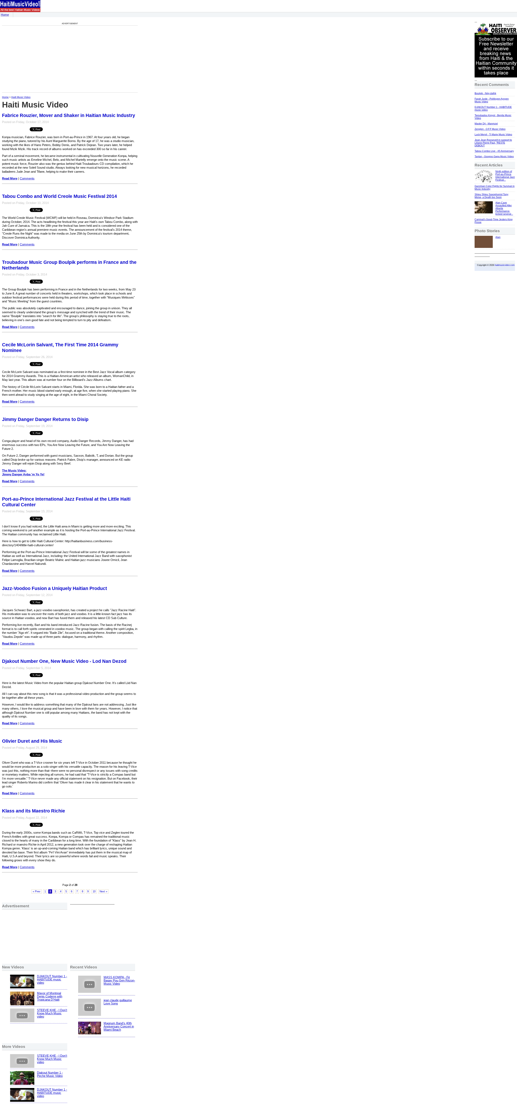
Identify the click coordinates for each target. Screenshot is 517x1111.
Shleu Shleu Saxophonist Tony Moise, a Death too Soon (491, 196)
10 (94, 891)
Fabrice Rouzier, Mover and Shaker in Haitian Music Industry (68, 115)
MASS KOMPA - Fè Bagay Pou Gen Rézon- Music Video (119, 980)
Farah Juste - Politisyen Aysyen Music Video (492, 100)
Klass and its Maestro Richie (33, 810)
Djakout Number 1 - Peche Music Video (50, 1074)
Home (5, 14)
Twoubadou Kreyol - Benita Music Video (493, 117)
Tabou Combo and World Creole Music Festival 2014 (59, 196)
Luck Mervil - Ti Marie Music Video (493, 134)
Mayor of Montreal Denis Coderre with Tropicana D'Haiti (49, 996)
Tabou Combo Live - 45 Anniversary (494, 151)
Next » (103, 891)
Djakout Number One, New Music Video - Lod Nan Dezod (64, 661)
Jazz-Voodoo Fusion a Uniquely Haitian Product (54, 588)
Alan (497, 237)
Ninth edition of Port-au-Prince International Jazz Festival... (505, 175)
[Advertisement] (36, 59)
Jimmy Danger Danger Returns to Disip (45, 419)
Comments (27, 178)
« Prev (36, 891)
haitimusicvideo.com (505, 265)
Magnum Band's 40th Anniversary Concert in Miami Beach (119, 1026)
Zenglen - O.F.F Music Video (490, 129)
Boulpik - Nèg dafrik (485, 93)
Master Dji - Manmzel (486, 123)
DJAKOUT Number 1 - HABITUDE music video (52, 979)
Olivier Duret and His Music (32, 741)
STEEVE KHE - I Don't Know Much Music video (52, 1013)
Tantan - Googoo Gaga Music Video (494, 156)
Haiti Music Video (20, 97)
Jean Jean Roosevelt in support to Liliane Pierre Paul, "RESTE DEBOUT (493, 143)
